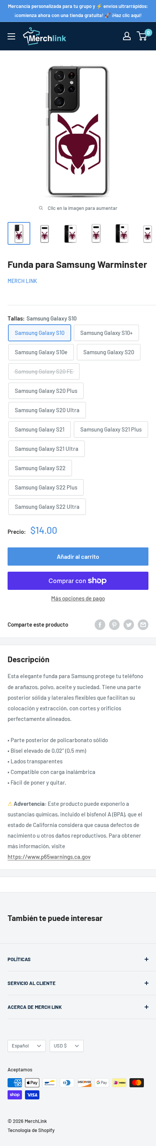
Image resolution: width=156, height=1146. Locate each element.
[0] (142, 36)
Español (20, 1046)
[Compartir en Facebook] (100, 624)
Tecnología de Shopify (31, 1130)
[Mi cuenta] (127, 36)
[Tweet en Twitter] (128, 624)
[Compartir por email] (143, 624)
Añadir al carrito (78, 556)
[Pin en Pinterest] (114, 624)
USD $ (60, 1046)
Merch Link (22, 281)
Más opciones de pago (78, 598)
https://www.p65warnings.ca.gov (49, 856)
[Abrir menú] (11, 36)
